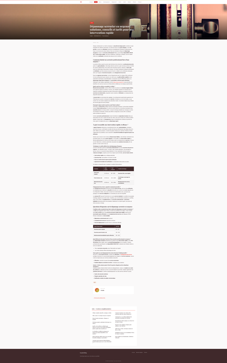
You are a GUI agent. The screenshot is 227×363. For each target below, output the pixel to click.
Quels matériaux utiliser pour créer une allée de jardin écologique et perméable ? (102, 337)
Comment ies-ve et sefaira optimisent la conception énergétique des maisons (123, 317)
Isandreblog (83, 353)
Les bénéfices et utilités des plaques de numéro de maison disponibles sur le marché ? (101, 332)
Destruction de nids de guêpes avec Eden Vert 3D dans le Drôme (124, 321)
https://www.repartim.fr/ (118, 82)
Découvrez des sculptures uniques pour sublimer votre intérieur (123, 325)
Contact (145, 352)
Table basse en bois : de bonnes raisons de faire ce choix (124, 329)
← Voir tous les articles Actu (99, 298)
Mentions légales (139, 352)
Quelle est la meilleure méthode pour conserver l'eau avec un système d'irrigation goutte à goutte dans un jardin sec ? (102, 327)
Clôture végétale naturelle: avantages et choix (102, 312)
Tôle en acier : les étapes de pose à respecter (102, 315)
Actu (92, 22)
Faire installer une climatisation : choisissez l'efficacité (124, 337)
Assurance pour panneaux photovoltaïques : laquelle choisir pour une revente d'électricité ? (102, 342)
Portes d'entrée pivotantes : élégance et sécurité (101, 319)
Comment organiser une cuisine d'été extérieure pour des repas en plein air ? (123, 313)
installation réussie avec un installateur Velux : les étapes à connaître (124, 333)
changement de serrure (126, 254)
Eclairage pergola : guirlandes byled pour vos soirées (102, 323)
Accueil (94, 42)
